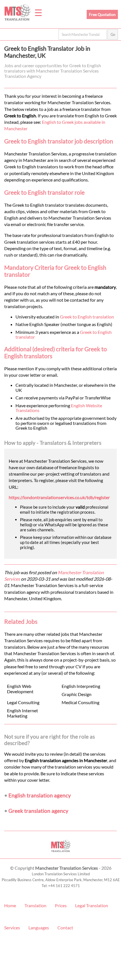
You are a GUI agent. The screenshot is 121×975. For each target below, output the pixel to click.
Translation (35, 905)
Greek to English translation (87, 316)
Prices (61, 905)
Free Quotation (102, 14)
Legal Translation (91, 905)
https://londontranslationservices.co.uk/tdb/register (59, 497)
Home (10, 905)
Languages (38, 927)
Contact (65, 927)
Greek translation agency (38, 811)
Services (12, 927)
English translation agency (39, 795)
